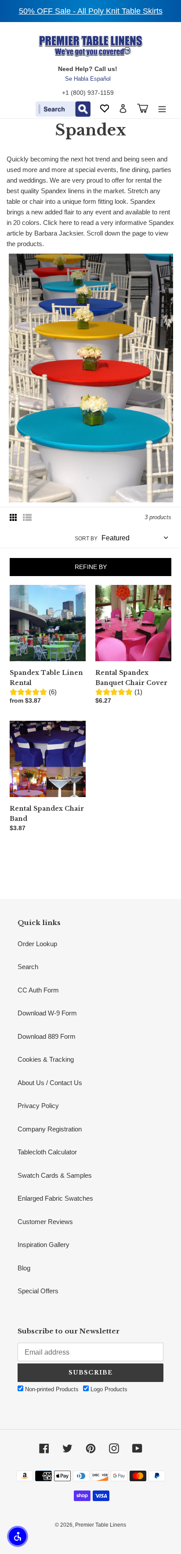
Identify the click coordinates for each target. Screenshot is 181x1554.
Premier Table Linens (100, 1525)
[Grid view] (14, 517)
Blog (24, 1268)
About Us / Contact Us (50, 1082)
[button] (17, 1536)
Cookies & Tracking (46, 1059)
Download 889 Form (47, 1036)
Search (28, 966)
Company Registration (50, 1129)
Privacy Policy (38, 1105)
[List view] (27, 517)
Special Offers (38, 1291)
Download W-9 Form (47, 1013)
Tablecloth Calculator (47, 1152)
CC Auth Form (38, 990)
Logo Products (108, 1389)
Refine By (91, 566)
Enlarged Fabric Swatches (55, 1198)
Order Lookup (37, 943)
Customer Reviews (45, 1221)
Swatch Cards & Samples (55, 1175)
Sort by (86, 538)
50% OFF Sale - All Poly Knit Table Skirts (91, 11)
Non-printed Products (51, 1389)
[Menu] (162, 108)
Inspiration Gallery (43, 1244)
